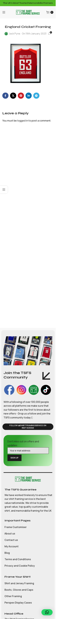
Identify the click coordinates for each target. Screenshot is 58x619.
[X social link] (13, 96)
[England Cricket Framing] (25, 63)
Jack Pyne (14, 33)
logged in (22, 120)
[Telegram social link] (36, 96)
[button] (47, 612)
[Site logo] (27, 12)
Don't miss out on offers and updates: (23, 443)
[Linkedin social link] (29, 96)
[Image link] (27, 478)
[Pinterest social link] (21, 96)
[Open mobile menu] (4, 12)
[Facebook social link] (5, 96)
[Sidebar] (4, 189)
